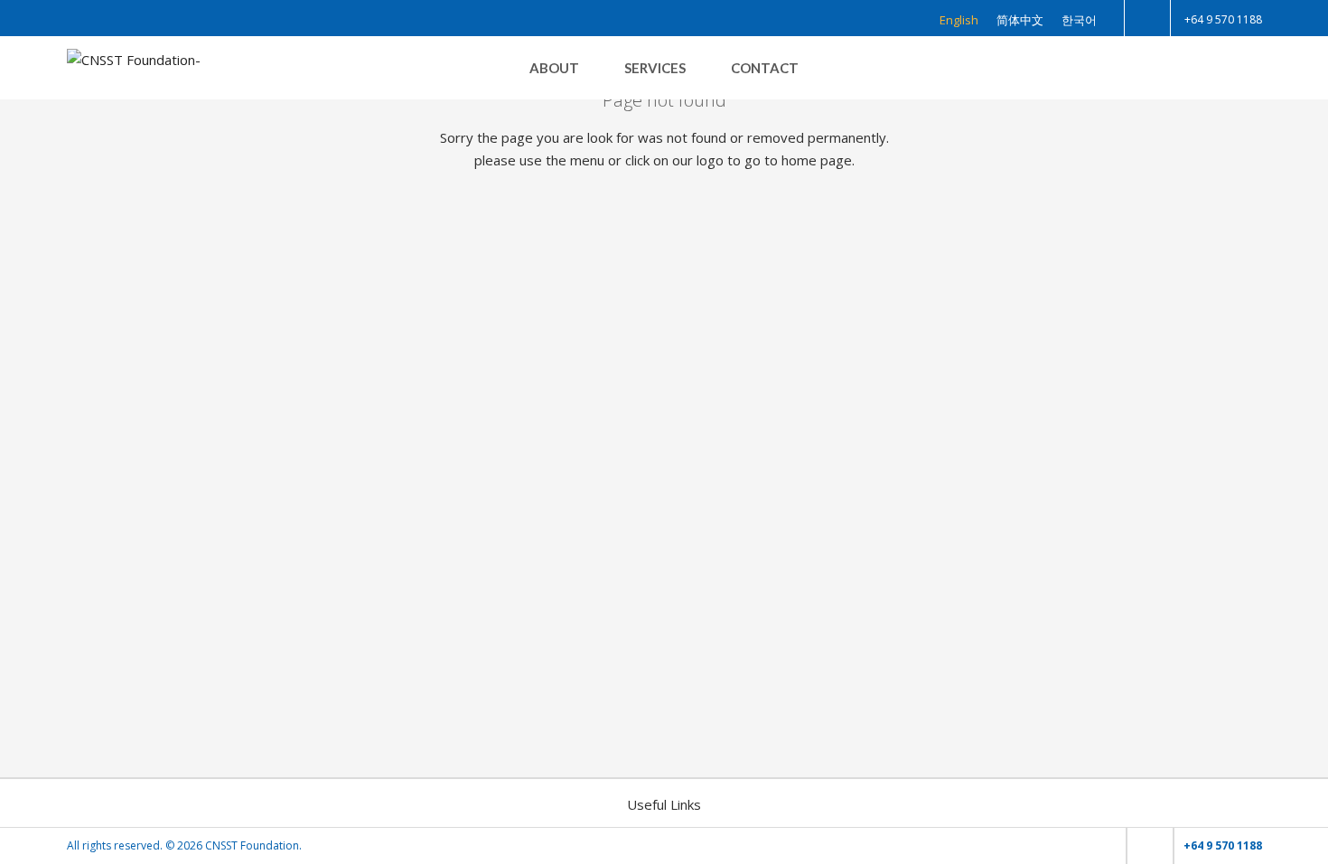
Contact (765, 68)
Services (655, 68)
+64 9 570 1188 (1223, 19)
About (554, 68)
